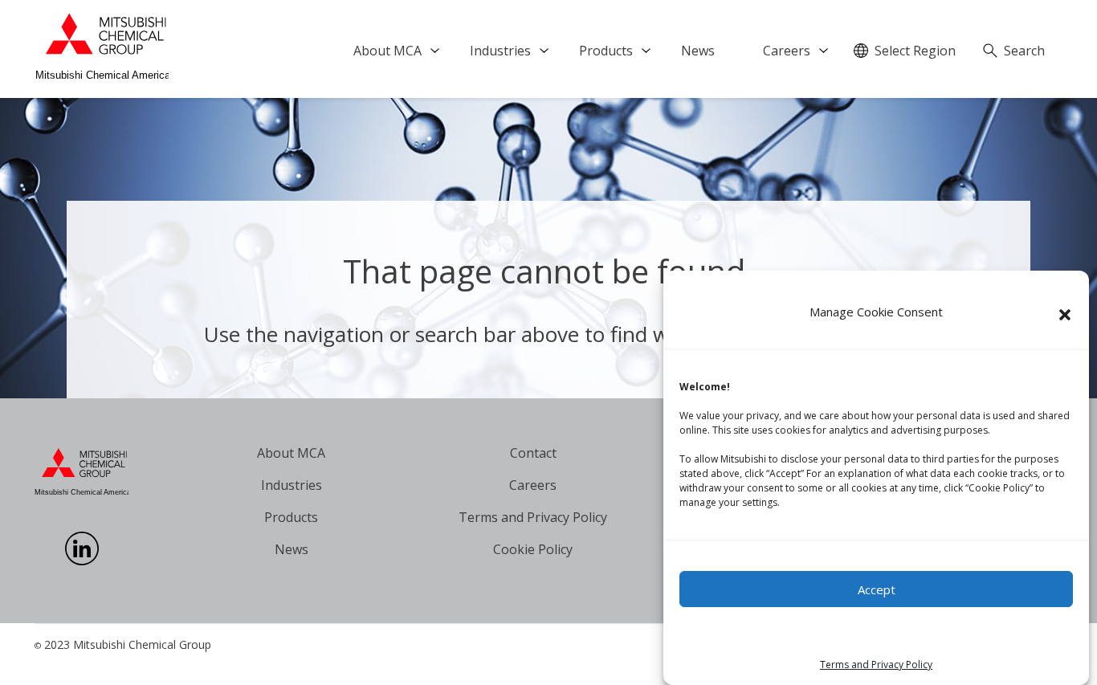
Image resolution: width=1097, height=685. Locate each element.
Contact (533, 453)
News (698, 50)
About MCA (387, 50)
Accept (876, 589)
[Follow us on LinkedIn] (82, 560)
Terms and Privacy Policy (876, 664)
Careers (786, 50)
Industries (500, 50)
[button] (1065, 315)
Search (1024, 50)
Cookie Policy (533, 549)
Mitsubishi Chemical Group (142, 644)
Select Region (915, 50)
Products (606, 50)
